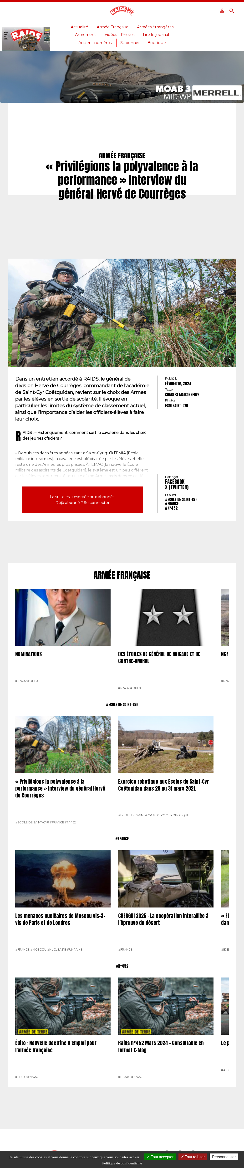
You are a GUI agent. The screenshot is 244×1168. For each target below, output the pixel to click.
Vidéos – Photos (119, 34)
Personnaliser (224, 1157)
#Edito (21, 1077)
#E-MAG (124, 1077)
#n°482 (21, 681)
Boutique (156, 42)
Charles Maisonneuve (182, 394)
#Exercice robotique (171, 815)
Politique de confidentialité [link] (122, 1163)
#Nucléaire (56, 949)
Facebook (174, 482)
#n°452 (171, 508)
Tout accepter (161, 1157)
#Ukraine (74, 949)
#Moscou (38, 949)
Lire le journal (156, 34)
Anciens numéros (95, 42)
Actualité (79, 27)
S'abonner (130, 42)
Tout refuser (194, 1157)
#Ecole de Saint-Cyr (181, 499)
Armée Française (112, 27)
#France (171, 503)
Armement (85, 34)
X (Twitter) (176, 487)
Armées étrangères (155, 27)
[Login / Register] (222, 10)
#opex (32, 681)
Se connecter (97, 502)
